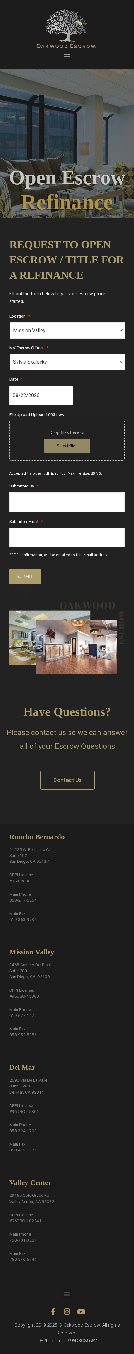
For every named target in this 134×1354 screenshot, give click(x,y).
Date (15, 379)
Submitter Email (26, 521)
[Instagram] (67, 1311)
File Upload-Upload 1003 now (36, 414)
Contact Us (67, 780)
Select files (67, 446)
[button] (67, 54)
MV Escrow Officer (28, 347)
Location (19, 315)
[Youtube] (81, 1311)
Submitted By (23, 485)
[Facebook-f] (53, 1311)
